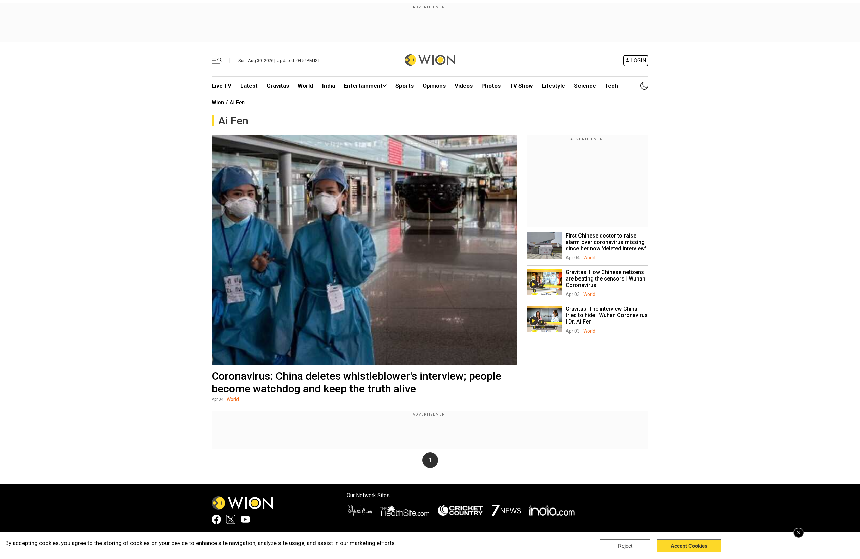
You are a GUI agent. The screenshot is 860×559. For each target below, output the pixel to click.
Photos (491, 85)
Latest (249, 85)
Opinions (434, 85)
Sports (404, 85)
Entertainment (363, 85)
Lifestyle (553, 85)
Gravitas (278, 85)
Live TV (221, 85)
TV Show (521, 85)
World (305, 85)
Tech (611, 85)
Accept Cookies (689, 546)
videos (464, 85)
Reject (625, 546)
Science (585, 85)
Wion (218, 102)
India (328, 85)
